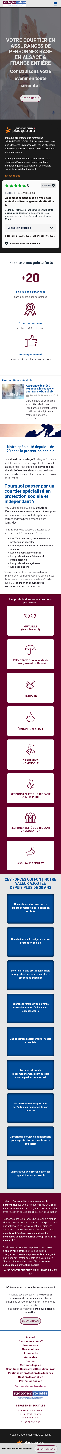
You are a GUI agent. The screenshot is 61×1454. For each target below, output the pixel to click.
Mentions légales (30, 1365)
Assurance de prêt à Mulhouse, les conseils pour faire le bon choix (40, 388)
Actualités (30, 1357)
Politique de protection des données (30, 1373)
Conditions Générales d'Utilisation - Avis (30, 1369)
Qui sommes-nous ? (31, 1341)
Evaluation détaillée (19, 227)
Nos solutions (30, 1349)
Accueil (30, 1337)
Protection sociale (30, 1381)
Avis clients (31, 1353)
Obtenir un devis (46, 1449)
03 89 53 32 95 (32, 1422)
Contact (31, 1361)
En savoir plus (12, 175)
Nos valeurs (30, 1345)
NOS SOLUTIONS (30, 98)
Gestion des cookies (30, 1377)
